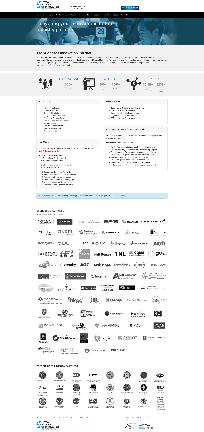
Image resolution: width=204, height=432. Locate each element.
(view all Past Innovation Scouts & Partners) (50, 214)
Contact (89, 417)
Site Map (94, 417)
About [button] (40, 15)
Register (73, 417)
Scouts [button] (97, 15)
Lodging (116, 15)
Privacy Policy (157, 417)
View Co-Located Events (129, 7)
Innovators (63, 417)
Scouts (68, 417)
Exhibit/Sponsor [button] (72, 15)
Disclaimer (150, 417)
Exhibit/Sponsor (55, 417)
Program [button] (49, 15)
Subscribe (83, 417)
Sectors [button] (59, 15)
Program (42, 417)
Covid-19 (124, 15)
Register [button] (106, 15)
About (38, 417)
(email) (52, 65)
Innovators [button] (86, 15)
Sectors (48, 417)
